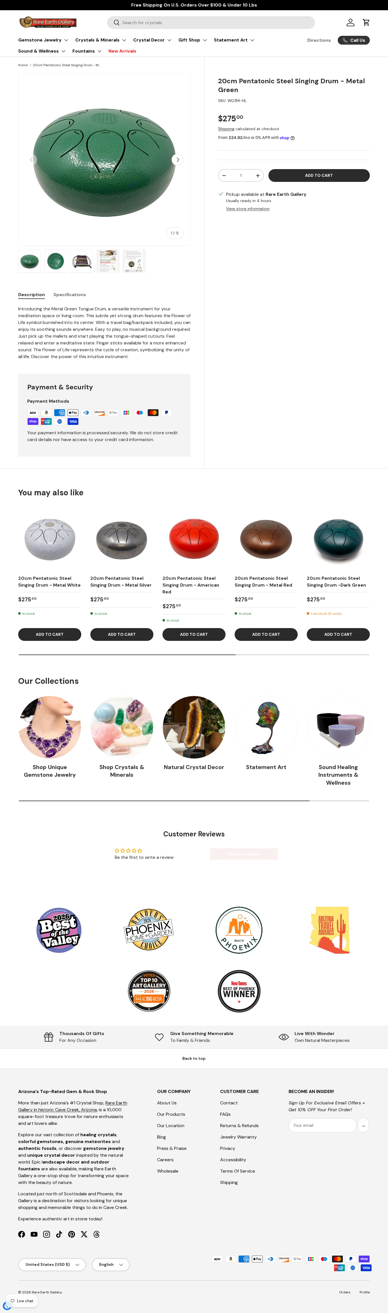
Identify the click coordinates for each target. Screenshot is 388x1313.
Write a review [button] (244, 854)
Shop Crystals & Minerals (121, 771)
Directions (319, 40)
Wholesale (167, 1171)
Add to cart (319, 175)
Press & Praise (172, 1148)
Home (23, 65)
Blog (161, 1137)
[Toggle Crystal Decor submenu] (169, 40)
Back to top (194, 1058)
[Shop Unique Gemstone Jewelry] (49, 727)
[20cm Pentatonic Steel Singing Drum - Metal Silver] (121, 538)
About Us (167, 1103)
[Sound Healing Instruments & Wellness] (338, 727)
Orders (345, 1292)
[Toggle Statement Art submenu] (252, 40)
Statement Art (231, 40)
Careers (165, 1160)
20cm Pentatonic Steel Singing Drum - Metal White (49, 581)
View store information (248, 208)
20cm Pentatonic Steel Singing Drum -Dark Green (336, 581)
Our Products (171, 1114)
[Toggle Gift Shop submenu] (204, 40)
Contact (229, 1103)
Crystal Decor (149, 40)
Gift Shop (189, 40)
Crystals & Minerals (97, 40)
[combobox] (211, 22)
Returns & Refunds (239, 1126)
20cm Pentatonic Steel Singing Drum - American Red (190, 585)
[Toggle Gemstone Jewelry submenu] (66, 40)
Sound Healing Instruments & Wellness (338, 775)
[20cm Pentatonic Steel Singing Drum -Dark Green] (338, 538)
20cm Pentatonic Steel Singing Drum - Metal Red (263, 581)
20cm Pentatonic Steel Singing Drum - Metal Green (67, 65)
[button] (366, 22)
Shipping (226, 128)
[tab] (31, 294)
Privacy (227, 1148)
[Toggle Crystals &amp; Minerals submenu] (124, 40)
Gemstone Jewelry (40, 40)
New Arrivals (122, 51)
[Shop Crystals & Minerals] (122, 727)
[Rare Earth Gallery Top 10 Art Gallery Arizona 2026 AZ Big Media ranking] (148, 991)
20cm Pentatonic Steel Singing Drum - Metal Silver (121, 581)
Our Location (170, 1126)
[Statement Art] (266, 727)
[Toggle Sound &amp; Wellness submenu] (63, 51)
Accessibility (233, 1160)
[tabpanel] (104, 333)
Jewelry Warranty (238, 1137)
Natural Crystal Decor (194, 767)
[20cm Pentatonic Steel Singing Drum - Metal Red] (266, 538)
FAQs (225, 1114)
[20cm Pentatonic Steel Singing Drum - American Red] (194, 538)
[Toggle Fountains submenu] (99, 51)
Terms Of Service (237, 1171)
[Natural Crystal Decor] (194, 727)
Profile (365, 1292)
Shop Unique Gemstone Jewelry (50, 771)
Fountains (83, 51)
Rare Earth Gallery (47, 1292)
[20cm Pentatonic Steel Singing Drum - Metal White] (49, 538)
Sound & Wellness (38, 51)
